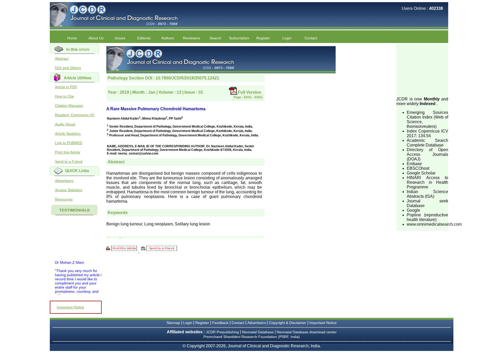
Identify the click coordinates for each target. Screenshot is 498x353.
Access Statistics (68, 190)
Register (202, 323)
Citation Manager (69, 106)
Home (72, 38)
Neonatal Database (258, 332)
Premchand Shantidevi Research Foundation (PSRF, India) (251, 337)
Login (287, 38)
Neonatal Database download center (307, 332)
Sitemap (173, 323)
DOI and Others (68, 68)
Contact (311, 38)
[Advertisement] (422, 70)
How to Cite (64, 96)
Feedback (220, 323)
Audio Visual (65, 124)
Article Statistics (68, 133)
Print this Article (67, 152)
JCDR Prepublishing (222, 332)
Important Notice (70, 307)
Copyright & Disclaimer (287, 323)
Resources (64, 199)
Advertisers (64, 181)
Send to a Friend (68, 161)
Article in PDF (66, 87)
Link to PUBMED (68, 143)
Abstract (61, 58)
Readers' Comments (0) (74, 115)
